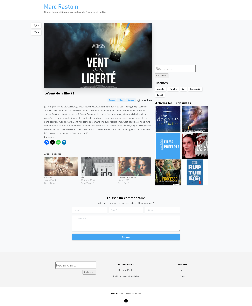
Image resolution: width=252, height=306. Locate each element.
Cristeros (48, 177)
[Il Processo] (168, 172)
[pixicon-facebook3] (126, 300)
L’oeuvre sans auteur (127, 177)
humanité (195, 89)
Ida (82, 177)
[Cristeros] (61, 166)
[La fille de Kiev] (195, 146)
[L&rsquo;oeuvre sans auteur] (134, 166)
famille (173, 89)
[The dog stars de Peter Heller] (168, 119)
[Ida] (98, 166)
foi (183, 89)
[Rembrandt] (195, 119)
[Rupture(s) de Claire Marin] (195, 172)
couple (160, 89)
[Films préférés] (168, 146)
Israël (160, 95)
